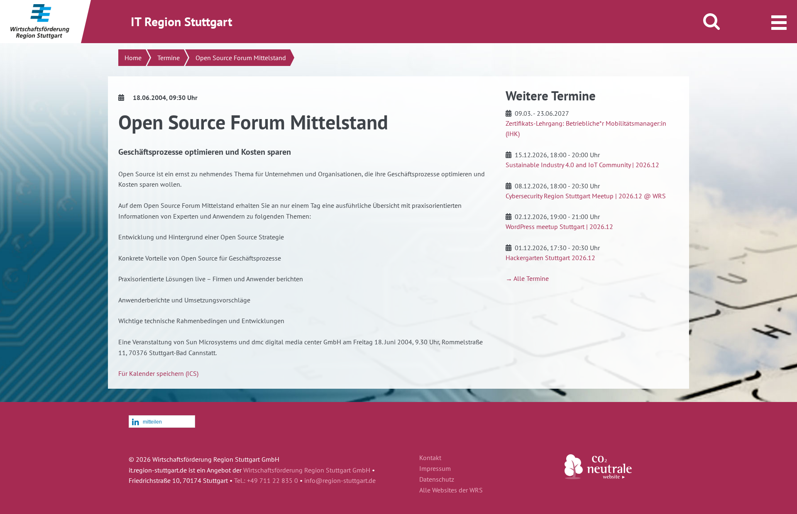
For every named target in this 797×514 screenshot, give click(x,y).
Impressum (435, 469)
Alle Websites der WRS (451, 490)
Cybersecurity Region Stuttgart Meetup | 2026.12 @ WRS (586, 196)
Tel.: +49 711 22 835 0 (266, 480)
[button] (162, 422)
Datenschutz (436, 479)
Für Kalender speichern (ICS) (158, 373)
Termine (168, 58)
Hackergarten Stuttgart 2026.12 (550, 257)
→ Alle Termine (527, 278)
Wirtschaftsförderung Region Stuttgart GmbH (306, 470)
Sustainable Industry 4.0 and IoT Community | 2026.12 (582, 165)
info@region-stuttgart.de (340, 480)
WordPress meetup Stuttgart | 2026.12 (559, 226)
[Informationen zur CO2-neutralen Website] (598, 477)
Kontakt (430, 458)
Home (133, 58)
